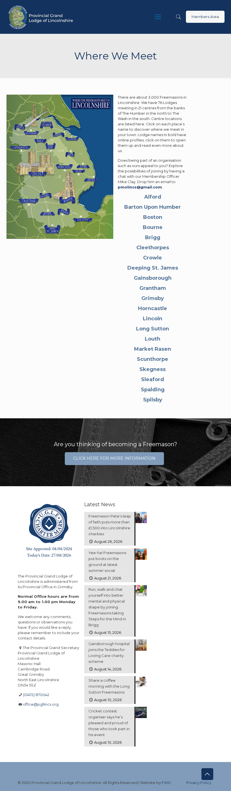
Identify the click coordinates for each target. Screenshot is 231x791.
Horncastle (152, 308)
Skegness (152, 369)
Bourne (153, 227)
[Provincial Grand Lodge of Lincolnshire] (41, 17)
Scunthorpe (152, 359)
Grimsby (152, 298)
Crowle (152, 258)
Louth (152, 339)
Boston (152, 217)
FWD (166, 782)
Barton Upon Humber (152, 207)
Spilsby (152, 400)
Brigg (152, 237)
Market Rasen (152, 349)
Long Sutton (152, 329)
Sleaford (152, 379)
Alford (152, 197)
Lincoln (152, 318)
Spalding (153, 389)
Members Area (205, 16)
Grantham (152, 288)
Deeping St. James (152, 268)
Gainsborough (153, 278)
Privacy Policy (198, 782)
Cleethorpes (152, 248)
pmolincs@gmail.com (140, 187)
